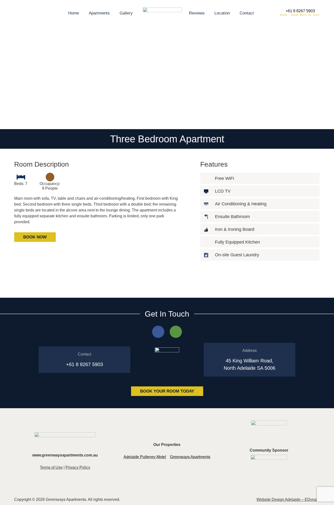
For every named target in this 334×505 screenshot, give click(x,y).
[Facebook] (158, 332)
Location (222, 13)
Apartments (99, 13)
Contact (247, 13)
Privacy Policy (78, 467)
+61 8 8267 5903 (300, 11)
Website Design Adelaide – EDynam (288, 499)
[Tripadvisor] (176, 332)
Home (73, 13)
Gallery (126, 13)
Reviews (197, 13)
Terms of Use (51, 467)
